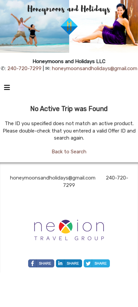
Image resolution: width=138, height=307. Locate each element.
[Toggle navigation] (7, 89)
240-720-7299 (24, 68)
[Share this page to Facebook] (41, 263)
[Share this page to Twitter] (97, 263)
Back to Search (69, 152)
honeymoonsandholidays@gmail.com (94, 68)
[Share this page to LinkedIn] (69, 263)
